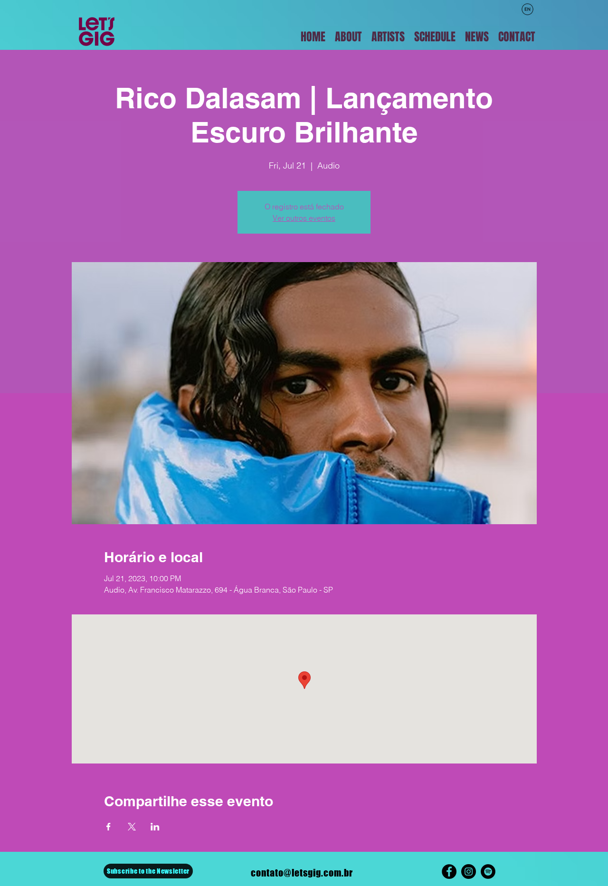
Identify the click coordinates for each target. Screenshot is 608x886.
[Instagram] (468, 871)
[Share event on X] (131, 826)
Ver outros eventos (304, 218)
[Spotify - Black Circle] (488, 871)
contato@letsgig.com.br (302, 872)
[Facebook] (449, 871)
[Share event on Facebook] (108, 826)
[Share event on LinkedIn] (155, 826)
